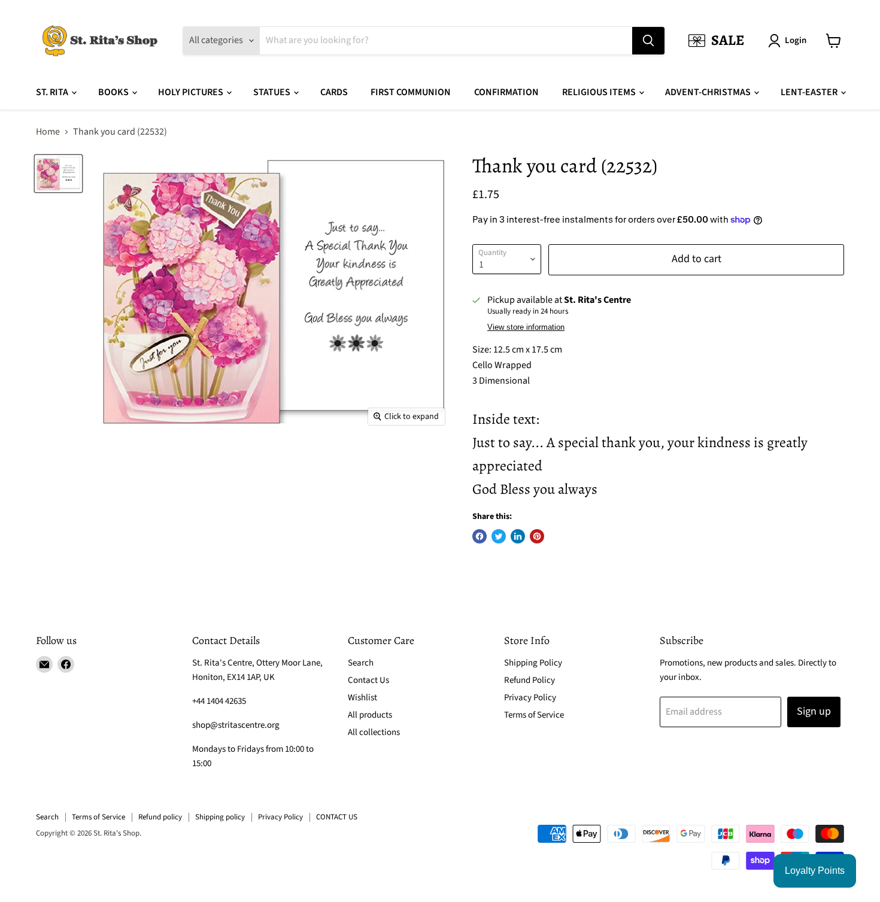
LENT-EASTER (810, 92)
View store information (526, 327)
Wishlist (362, 697)
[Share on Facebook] (479, 536)
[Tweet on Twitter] (498, 536)
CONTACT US (336, 817)
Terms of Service (534, 715)
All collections (374, 732)
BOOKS (114, 92)
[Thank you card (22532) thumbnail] (58, 173)
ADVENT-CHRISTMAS (708, 92)
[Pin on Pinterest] (537, 536)
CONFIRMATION (506, 92)
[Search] (648, 40)
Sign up (814, 711)
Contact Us (368, 680)
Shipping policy (220, 817)
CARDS (334, 92)
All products (370, 715)
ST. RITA (53, 92)
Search (361, 663)
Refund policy (160, 817)
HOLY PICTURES (191, 92)
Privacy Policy (530, 697)
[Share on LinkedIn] (518, 536)
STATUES (272, 92)
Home (48, 131)
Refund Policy (529, 680)
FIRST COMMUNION (411, 92)
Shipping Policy (533, 663)
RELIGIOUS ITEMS (600, 92)
